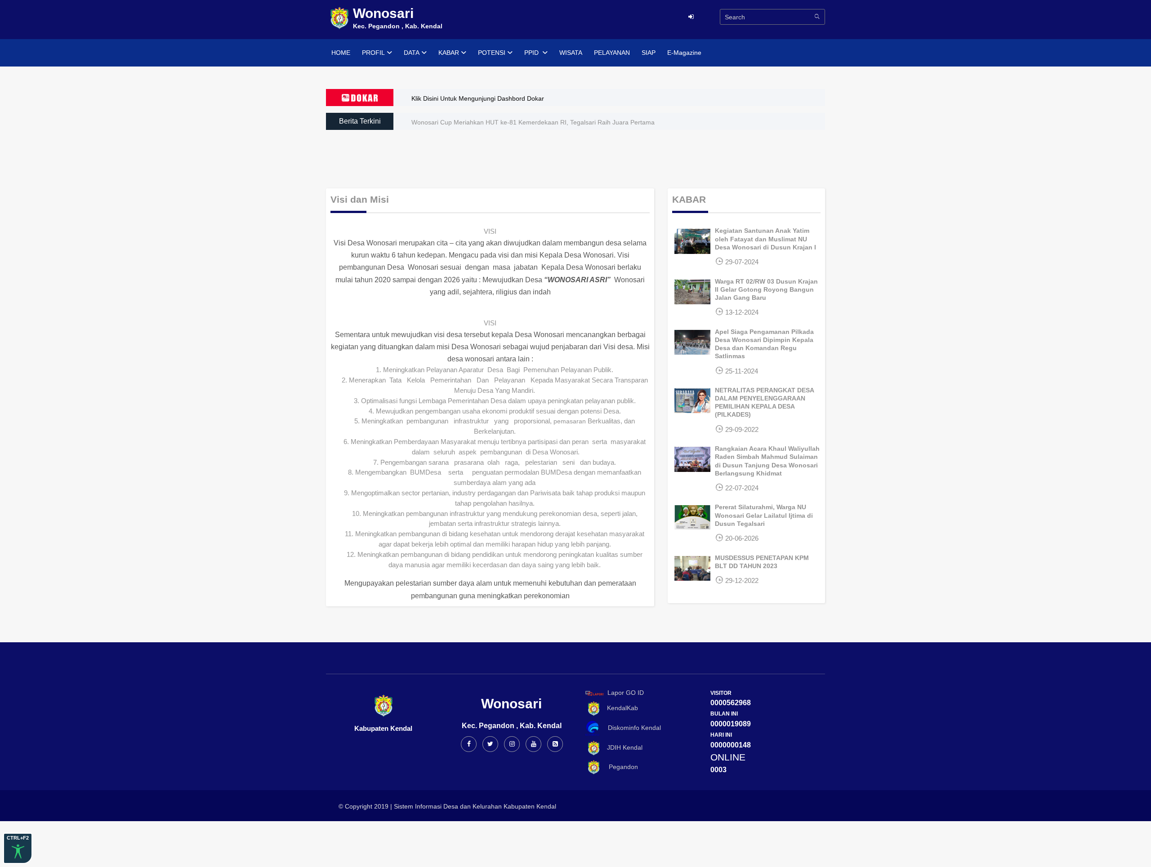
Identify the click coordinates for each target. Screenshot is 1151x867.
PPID (532, 52)
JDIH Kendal (622, 747)
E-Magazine (684, 52)
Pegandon (620, 766)
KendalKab (620, 707)
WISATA (570, 52)
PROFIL (373, 52)
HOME (340, 52)
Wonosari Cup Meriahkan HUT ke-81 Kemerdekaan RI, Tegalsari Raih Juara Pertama (533, 122)
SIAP (649, 52)
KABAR (448, 52)
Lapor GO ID (625, 692)
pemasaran (569, 421)
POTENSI (491, 52)
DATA (411, 52)
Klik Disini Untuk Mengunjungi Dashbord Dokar (477, 98)
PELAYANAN (612, 52)
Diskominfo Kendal (631, 727)
